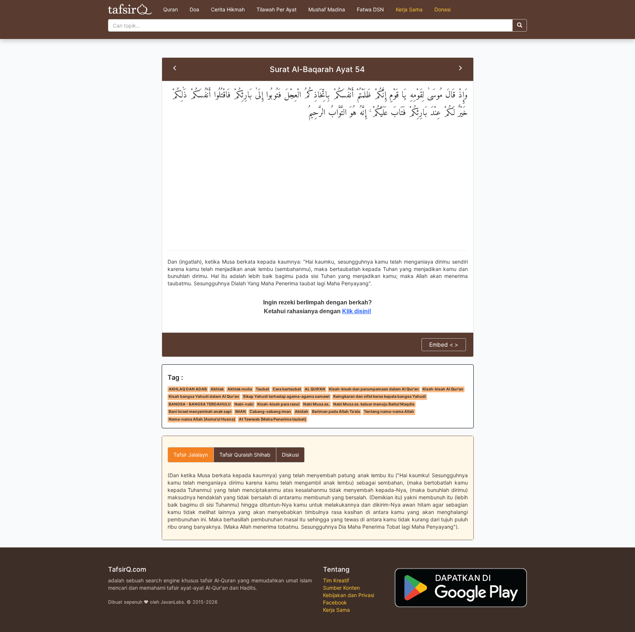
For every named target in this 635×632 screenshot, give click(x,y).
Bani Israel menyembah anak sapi (200, 411)
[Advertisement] (318, 191)
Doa (194, 9)
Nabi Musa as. (316, 404)
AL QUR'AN (315, 389)
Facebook (335, 602)
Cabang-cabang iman (270, 411)
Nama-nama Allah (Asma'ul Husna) (202, 419)
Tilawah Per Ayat (276, 9)
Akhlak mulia (239, 389)
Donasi (442, 9)
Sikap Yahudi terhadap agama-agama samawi (286, 396)
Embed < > (443, 344)
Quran (170, 9)
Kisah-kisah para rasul (278, 404)
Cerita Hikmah (228, 9)
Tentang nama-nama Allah (389, 411)
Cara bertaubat (287, 389)
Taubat (262, 389)
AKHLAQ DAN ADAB (188, 389)
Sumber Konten (341, 588)
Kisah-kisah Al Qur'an (443, 389)
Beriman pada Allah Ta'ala (336, 411)
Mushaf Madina (326, 9)
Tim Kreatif (336, 580)
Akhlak (217, 389)
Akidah (301, 411)
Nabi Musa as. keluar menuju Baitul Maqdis (374, 404)
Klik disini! (356, 311)
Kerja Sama (409, 9)
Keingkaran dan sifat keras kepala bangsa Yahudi (379, 396)
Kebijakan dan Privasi (348, 595)
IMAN (240, 411)
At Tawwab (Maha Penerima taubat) (272, 419)
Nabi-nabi (244, 404)
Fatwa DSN (370, 9)
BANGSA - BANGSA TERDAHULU (200, 404)
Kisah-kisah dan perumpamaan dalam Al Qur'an (374, 389)
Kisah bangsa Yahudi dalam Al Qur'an (204, 396)
